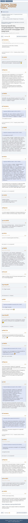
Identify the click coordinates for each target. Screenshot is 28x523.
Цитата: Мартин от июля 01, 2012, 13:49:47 (12, 386)
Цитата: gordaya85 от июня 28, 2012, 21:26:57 (13, 304)
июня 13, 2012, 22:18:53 (6, 222)
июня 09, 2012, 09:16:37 (6, 59)
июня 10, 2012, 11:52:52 (6, 108)
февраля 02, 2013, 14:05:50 (6, 493)
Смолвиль (6, 40)
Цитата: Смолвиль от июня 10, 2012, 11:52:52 (13, 132)
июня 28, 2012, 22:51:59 (6, 301)
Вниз (2, 36)
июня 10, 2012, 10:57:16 (6, 95)
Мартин (5, 70)
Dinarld (5, 272)
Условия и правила (12, 520)
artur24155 (6, 220)
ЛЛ (19, 18)
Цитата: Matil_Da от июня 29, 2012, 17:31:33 (12, 348)
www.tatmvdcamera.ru (14, 186)
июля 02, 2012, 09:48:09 (6, 441)
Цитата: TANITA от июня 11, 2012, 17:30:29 (12, 161)
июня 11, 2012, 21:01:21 (6, 158)
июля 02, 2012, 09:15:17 (6, 383)
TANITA (5, 93)
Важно (18, 520)
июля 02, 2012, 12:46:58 (6, 480)
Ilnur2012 (5, 478)
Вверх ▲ (21, 520)
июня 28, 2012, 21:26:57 (6, 286)
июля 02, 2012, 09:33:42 (6, 415)
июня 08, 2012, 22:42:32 (6, 41)
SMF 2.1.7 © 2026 (11, 521)
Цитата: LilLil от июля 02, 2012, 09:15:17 (11, 418)
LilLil (4, 382)
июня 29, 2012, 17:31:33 (6, 332)
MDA (4, 299)
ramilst (5, 57)
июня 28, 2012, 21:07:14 (6, 273)
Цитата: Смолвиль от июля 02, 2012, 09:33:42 (13, 444)
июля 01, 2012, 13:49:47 (6, 363)
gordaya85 (6, 284)
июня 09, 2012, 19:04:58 (6, 71)
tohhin (5, 156)
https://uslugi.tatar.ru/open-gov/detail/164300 (11, 504)
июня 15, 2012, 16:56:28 (6, 250)
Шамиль (21, 18)
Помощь (6, 520)
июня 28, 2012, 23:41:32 (6, 317)
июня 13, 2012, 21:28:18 (6, 209)
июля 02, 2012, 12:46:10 (6, 461)
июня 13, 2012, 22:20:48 (6, 235)
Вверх (2, 512)
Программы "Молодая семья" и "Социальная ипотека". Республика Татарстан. (8, 6)
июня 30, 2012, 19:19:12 (6, 345)
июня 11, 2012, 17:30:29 (6, 129)
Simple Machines (17, 521)
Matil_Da (5, 330)
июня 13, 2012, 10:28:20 (6, 197)
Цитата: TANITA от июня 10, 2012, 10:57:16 (12, 111)
